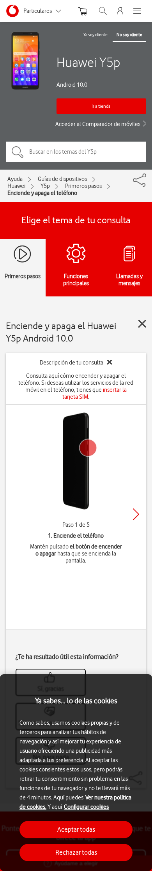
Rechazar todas (76, 852)
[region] (76, 772)
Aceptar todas (76, 829)
